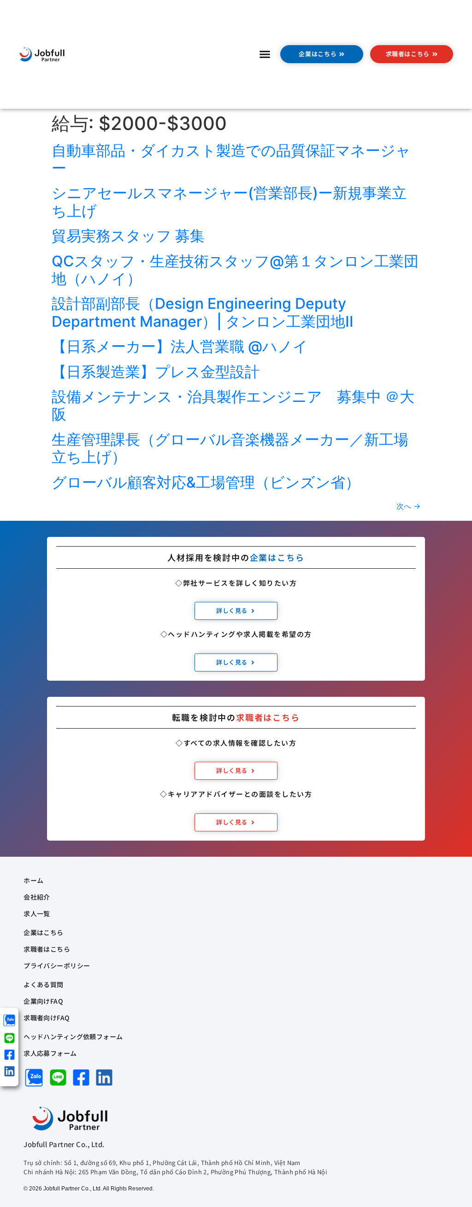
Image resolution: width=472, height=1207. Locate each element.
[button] (265, 54)
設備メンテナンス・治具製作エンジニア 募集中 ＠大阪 (233, 405)
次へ (408, 506)
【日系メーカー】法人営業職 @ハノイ (180, 346)
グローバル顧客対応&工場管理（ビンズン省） (206, 482)
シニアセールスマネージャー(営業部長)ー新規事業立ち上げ (229, 201)
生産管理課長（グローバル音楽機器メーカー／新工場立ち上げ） (230, 448)
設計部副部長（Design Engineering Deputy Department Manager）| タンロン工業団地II (203, 312)
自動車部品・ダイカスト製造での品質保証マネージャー (231, 159)
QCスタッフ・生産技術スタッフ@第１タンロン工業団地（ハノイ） (235, 270)
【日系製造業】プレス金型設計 (163, 372)
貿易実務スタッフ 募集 (128, 236)
